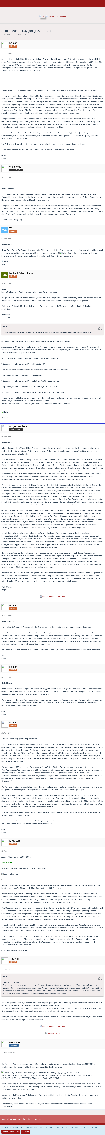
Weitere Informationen (10, 1131)
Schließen (25, 1131)
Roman (7, 34)
